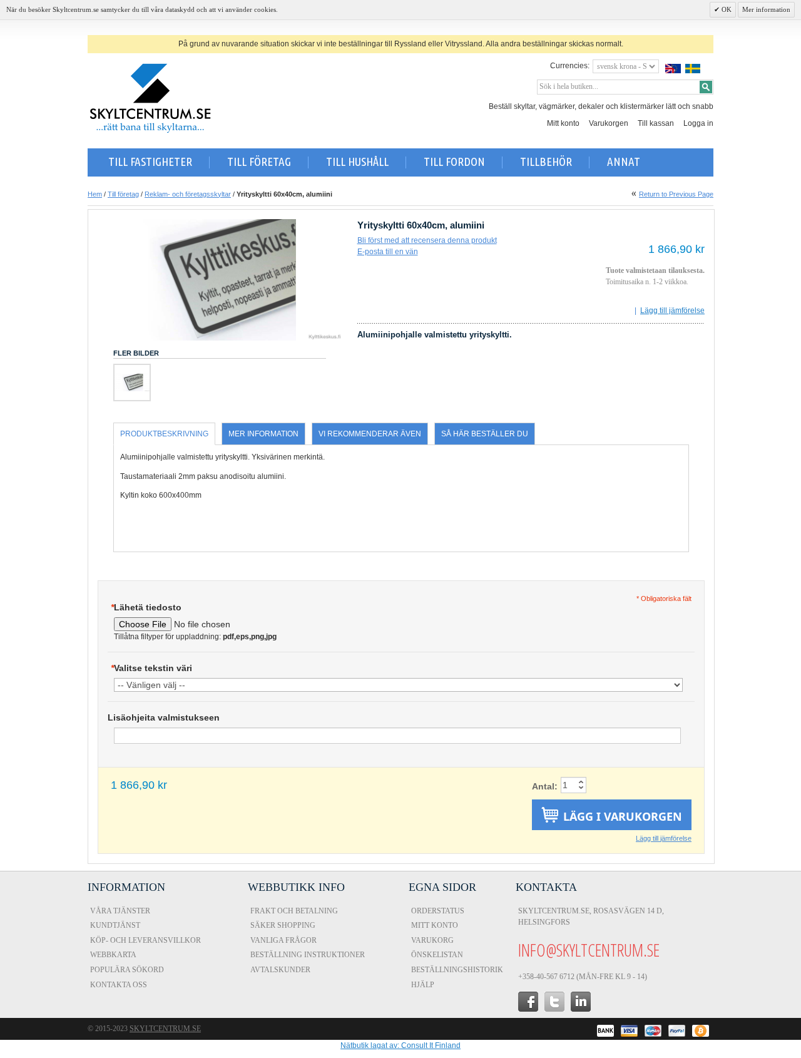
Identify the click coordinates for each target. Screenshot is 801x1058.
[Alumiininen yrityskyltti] (132, 382)
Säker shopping (282, 925)
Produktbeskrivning (164, 433)
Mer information (766, 9)
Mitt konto (563, 123)
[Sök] (706, 87)
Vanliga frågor (283, 940)
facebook (528, 1002)
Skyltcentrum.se (165, 1028)
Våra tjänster (120, 910)
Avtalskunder (280, 969)
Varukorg (432, 940)
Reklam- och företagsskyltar (188, 194)
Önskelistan (437, 954)
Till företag (123, 194)
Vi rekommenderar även (370, 433)
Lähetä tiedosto (146, 607)
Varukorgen (608, 123)
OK (726, 9)
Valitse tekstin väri (151, 668)
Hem (95, 194)
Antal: (545, 786)
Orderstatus (437, 910)
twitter (554, 1002)
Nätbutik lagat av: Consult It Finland (400, 1045)
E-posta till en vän (387, 251)
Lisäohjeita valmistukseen (164, 717)
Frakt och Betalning (294, 910)
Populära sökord (127, 969)
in (581, 1002)
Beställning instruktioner (307, 954)
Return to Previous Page (676, 194)
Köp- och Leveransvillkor (145, 940)
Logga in (698, 123)
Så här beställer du (484, 433)
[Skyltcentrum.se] (150, 98)
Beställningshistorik (457, 969)
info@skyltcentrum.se (589, 950)
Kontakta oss (118, 984)
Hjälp (422, 984)
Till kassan (656, 123)
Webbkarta (113, 954)
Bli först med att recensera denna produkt (427, 240)
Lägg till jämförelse (672, 310)
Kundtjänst (115, 925)
